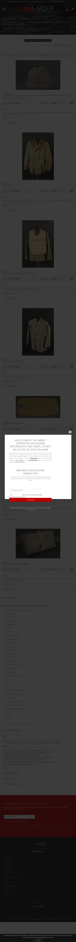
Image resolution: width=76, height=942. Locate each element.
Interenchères (34, 458)
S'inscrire (30, 500)
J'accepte (38, 940)
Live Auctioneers (32, 460)
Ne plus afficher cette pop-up (17, 497)
